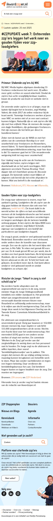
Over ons (31, 421)
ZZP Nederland (33, 377)
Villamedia (43, 185)
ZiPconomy (16, 377)
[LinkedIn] (11, 493)
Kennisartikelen (7, 421)
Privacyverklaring (25, 512)
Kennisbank (7, 418)
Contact (27, 509)
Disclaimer (7, 509)
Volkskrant (16, 185)
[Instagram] (18, 493)
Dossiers (33, 404)
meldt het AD (17, 208)
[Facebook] (4, 493)
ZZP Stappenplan (10, 404)
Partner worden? (9, 512)
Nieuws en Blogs (10, 411)
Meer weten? (10, 478)
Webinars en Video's (9, 427)
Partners (31, 424)
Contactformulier (35, 427)
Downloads (6, 424)
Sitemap (35, 509)
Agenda (32, 411)
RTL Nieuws (28, 185)
